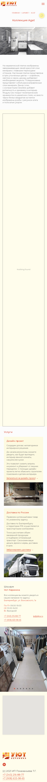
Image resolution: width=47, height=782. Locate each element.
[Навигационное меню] (43, 4)
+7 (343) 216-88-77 (12, 616)
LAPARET (25, 13)
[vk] (4, 764)
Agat (33, 13)
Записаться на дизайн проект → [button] (22, 478)
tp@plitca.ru (38, 616)
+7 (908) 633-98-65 (12, 620)
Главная (15, 13)
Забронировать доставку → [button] (20, 550)
